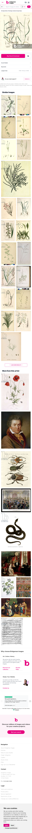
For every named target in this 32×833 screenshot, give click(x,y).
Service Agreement (6, 794)
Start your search (16, 732)
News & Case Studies (7, 752)
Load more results (16, 365)
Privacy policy (4, 791)
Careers (3, 757)
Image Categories (5, 755)
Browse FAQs (18, 668)
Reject (12, 825)
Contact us (27, 79)
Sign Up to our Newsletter (8, 764)
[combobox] (17, 7)
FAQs (2, 762)
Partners (3, 750)
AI (24, 6)
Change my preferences (11, 828)
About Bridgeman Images (8, 748)
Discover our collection (6, 668)
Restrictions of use (6, 796)
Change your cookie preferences (10, 798)
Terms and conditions (7, 789)
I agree (6, 825)
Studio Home (4, 760)
